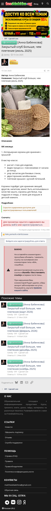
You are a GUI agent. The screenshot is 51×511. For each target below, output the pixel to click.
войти (14, 224)
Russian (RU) (9, 508)
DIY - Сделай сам (21, 314)
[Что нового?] (42, 3)
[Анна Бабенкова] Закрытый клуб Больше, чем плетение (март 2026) (25, 308)
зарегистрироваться (32, 224)
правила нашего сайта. (28, 289)
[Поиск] (47, 3)
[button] (3, 3)
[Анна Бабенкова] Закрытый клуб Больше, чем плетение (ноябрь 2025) (25, 365)
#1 (48, 70)
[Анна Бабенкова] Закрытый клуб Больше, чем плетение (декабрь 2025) (25, 346)
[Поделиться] (44, 70)
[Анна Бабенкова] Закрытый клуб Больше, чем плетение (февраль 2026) (25, 327)
